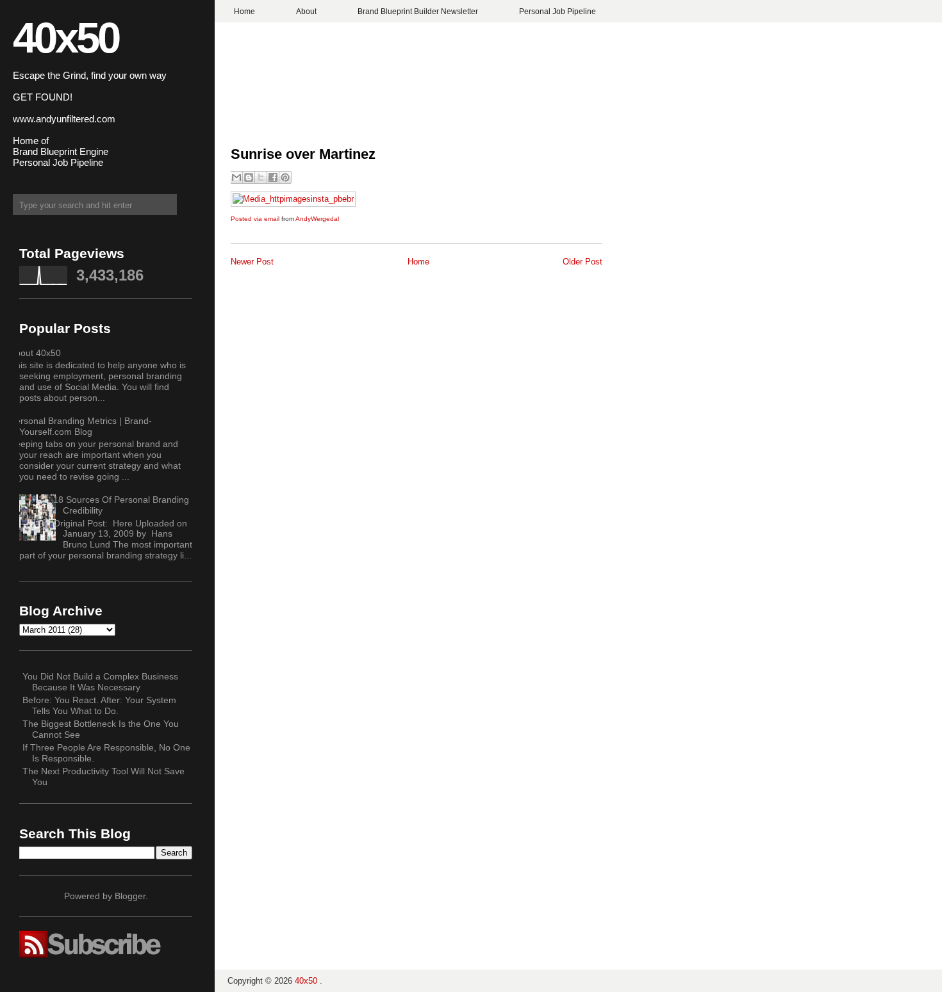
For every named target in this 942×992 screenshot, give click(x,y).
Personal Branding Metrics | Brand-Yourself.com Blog (81, 426)
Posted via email (255, 218)
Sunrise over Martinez (303, 154)
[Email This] (236, 177)
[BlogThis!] (248, 177)
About (306, 11)
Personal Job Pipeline (557, 11)
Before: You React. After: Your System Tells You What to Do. (99, 705)
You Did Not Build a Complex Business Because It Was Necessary (100, 681)
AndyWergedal (317, 218)
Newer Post (252, 261)
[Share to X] (260, 177)
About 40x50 (35, 353)
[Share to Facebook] (273, 177)
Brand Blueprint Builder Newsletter (418, 11)
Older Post (582, 261)
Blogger (130, 896)
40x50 (66, 37)
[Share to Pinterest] (285, 177)
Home (244, 11)
